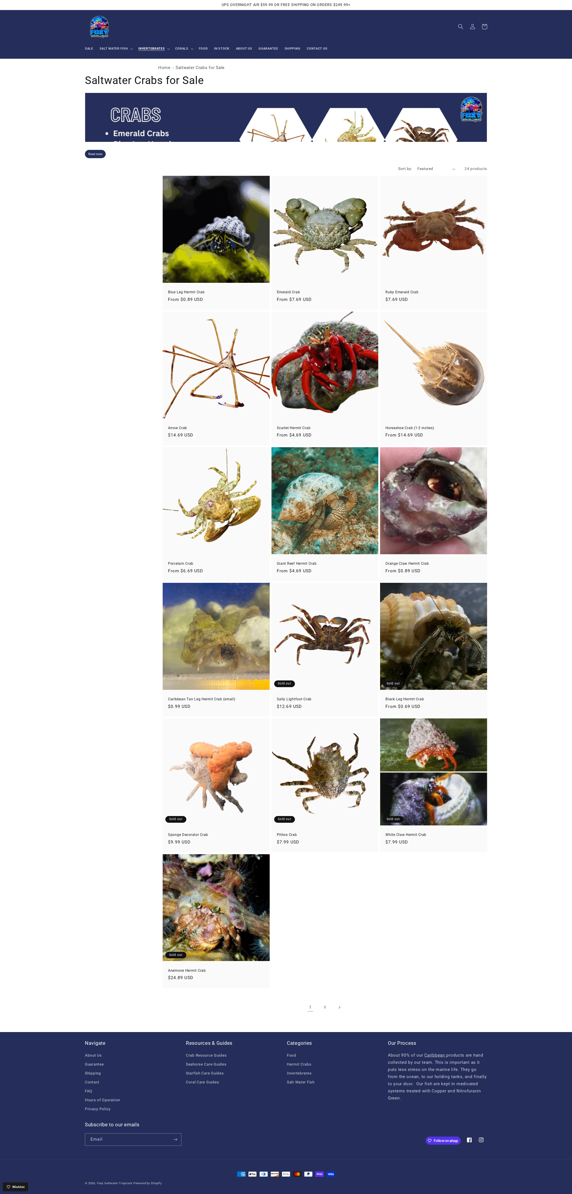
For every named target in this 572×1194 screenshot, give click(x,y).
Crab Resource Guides (206, 1055)
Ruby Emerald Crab (401, 292)
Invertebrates (299, 1073)
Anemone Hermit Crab (187, 971)
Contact (92, 1082)
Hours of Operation (102, 1100)
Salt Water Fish (301, 1082)
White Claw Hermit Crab (405, 835)
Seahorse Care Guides (206, 1064)
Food (291, 1055)
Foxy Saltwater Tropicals (114, 1183)
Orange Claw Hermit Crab (407, 564)
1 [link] (310, 1007)
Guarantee (94, 1064)
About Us (93, 1055)
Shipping (93, 1073)
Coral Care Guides (202, 1082)
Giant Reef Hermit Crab (297, 564)
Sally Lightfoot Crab (294, 699)
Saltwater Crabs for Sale (200, 67)
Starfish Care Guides (205, 1073)
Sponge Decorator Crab (188, 835)
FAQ (88, 1091)
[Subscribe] (175, 1139)
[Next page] (339, 1007)
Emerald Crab (288, 292)
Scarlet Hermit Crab (294, 428)
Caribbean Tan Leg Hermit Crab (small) (202, 699)
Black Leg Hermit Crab (404, 699)
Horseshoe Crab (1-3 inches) (409, 428)
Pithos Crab (287, 835)
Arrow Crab (177, 428)
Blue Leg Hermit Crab (186, 292)
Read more (95, 154)
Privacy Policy (98, 1109)
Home (164, 67)
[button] (115, 49)
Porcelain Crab (180, 564)
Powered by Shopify (147, 1183)
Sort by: (405, 168)
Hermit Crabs (299, 1064)
